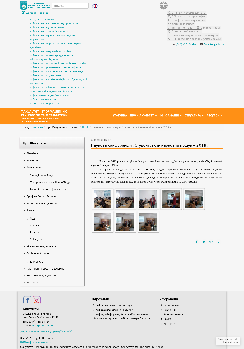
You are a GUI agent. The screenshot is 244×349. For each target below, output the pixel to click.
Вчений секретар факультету (47, 189)
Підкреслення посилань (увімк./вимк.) (196, 38)
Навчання (169, 309)
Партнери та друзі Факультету (45, 268)
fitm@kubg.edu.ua (214, 44)
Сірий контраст (210, 27)
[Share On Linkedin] (218, 241)
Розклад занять (173, 314)
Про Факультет (142, 115)
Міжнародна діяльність (41, 246)
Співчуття (35, 239)
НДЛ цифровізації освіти (35, 342)
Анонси (34, 225)
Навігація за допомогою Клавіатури (195, 35)
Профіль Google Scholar (41, 196)
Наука (167, 318)
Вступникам (171, 304)
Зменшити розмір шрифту (188, 12)
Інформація (169, 115)
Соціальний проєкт (38, 253)
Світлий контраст (183, 23)
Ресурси (213, 115)
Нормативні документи (41, 275)
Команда (32, 160)
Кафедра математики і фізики (114, 309)
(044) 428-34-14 (186, 44)
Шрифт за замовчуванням (188, 20)
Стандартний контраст (185, 31)
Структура (193, 115)
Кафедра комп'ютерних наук (114, 304)
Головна (120, 115)
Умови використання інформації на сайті (45, 331)
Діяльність (36, 261)
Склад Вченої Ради (41, 175)
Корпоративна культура (41, 203)
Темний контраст (182, 27)
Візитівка (32, 153)
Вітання (34, 232)
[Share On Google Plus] (211, 241)
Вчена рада (33, 167)
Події (85, 127)
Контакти (32, 282)
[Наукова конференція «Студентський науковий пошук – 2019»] (102, 198)
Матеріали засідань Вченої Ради (49, 182)
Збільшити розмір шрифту (188, 16)
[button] (191, 5)
